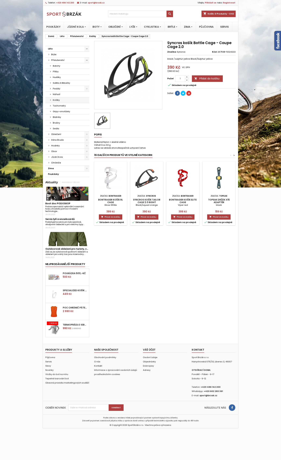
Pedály (56, 88)
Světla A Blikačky (61, 82)
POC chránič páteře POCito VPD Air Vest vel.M (75, 307)
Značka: (171, 51)
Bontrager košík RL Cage (110, 201)
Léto (50, 48)
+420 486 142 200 (65, 2)
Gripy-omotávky (61, 111)
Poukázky (53, 174)
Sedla (56, 128)
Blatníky (57, 117)
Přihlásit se (210, 2)
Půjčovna (50, 357)
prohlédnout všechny (71, 182)
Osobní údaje (150, 357)
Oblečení (56, 134)
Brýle (53, 54)
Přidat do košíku (206, 78)
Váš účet (149, 350)
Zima (51, 168)
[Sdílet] (177, 93)
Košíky (56, 100)
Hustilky (57, 77)
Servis (48, 361)
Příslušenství (57, 60)
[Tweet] (183, 93)
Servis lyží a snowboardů (60, 219)
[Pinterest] (188, 93)
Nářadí (56, 94)
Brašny (56, 122)
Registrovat (229, 2)
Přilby (56, 71)
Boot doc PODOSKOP (57, 203)
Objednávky (149, 361)
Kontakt (98, 365)
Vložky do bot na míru (56, 374)
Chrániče (56, 162)
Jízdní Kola (57, 157)
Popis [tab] (98, 134)
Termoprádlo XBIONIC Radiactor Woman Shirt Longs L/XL (75, 324)
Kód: (214, 51)
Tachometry (59, 105)
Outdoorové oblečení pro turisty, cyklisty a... (71, 249)
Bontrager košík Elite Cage (183, 201)
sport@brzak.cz (96, 2)
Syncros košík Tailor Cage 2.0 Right (146, 201)
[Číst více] (60, 211)
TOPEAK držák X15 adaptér (219, 201)
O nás (97, 361)
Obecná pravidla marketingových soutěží (67, 382)
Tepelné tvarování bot (57, 378)
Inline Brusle (57, 139)
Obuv (54, 151)
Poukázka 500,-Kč (74, 273)
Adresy (146, 370)
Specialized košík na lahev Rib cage (75, 290)
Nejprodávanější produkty (65, 264)
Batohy (56, 65)
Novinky (49, 370)
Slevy (48, 365)
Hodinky (55, 145)
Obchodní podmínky (105, 357)
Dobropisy (148, 365)
